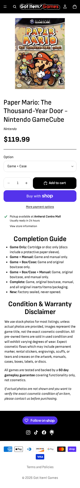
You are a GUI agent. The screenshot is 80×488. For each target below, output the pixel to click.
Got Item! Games (45, 478)
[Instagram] (28, 432)
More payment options (40, 207)
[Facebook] (44, 432)
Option (8, 157)
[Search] (15, 7)
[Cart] (75, 7)
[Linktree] (51, 432)
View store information (23, 226)
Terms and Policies (40, 467)
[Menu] (5, 7)
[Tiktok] (36, 432)
